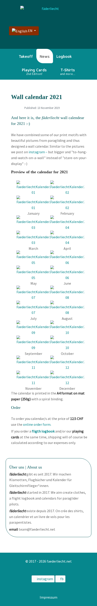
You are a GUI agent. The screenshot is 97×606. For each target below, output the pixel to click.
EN (30, 30)
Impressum (48, 597)
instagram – (38, 152)
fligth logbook (43, 431)
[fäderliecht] (48, 9)
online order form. (37, 424)
